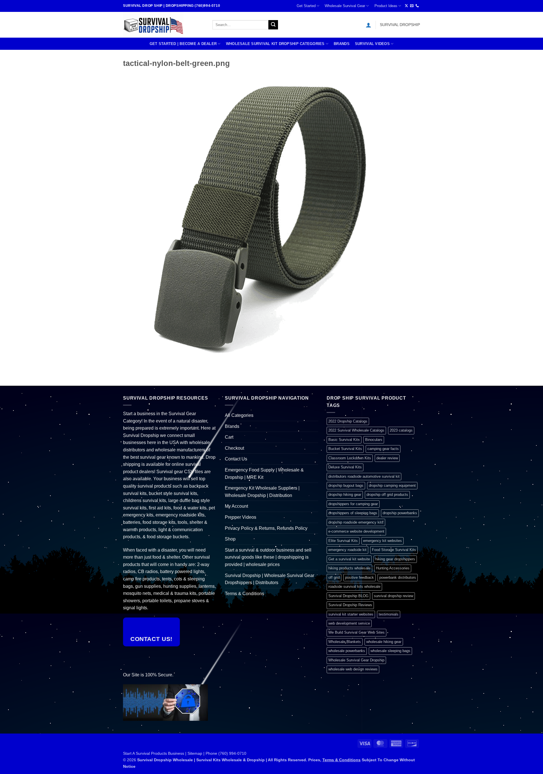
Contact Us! (151, 639)
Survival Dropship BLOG (348, 596)
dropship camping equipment (392, 485)
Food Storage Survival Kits (394, 550)
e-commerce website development (356, 531)
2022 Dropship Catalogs (347, 421)
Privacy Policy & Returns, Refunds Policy (266, 528)
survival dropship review (393, 596)
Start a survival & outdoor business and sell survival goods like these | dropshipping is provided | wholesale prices (268, 557)
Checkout (234, 448)
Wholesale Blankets (344, 642)
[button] (368, 25)
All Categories (239, 415)
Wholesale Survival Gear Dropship (356, 660)
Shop (230, 539)
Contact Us (236, 458)
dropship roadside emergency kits (355, 522)
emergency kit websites (382, 541)
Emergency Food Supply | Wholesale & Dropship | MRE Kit (264, 474)
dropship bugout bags (345, 485)
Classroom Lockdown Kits (349, 458)
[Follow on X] (406, 6)
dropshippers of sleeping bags (352, 513)
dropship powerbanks (400, 513)
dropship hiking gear (344, 494)
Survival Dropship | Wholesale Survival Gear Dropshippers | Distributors (269, 579)
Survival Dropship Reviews (350, 605)
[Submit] (273, 25)
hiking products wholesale (349, 568)
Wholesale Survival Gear (345, 6)
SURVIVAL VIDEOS (372, 44)
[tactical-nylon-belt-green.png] (264, 220)
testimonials (388, 614)
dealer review (387, 458)
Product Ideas (385, 6)
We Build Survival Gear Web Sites (356, 632)
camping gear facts (383, 449)
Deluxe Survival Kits (345, 467)
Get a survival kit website (349, 559)
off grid (334, 577)
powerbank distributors (397, 577)
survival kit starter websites (350, 614)
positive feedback (359, 577)
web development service (349, 623)
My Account (236, 506)
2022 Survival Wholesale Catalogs (356, 430)
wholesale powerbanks (346, 651)
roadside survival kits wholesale (354, 586)
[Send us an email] (411, 6)
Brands (342, 44)
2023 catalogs (401, 430)
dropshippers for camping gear (353, 504)
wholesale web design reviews (353, 669)
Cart (229, 437)
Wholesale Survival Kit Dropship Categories (275, 44)
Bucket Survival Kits (345, 449)
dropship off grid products (387, 494)
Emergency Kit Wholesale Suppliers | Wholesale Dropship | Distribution (262, 492)
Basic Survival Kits (344, 440)
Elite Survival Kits (343, 541)
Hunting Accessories (393, 568)
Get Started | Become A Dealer (183, 44)
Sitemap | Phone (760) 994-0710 (217, 753)
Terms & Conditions (244, 593)
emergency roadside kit (347, 550)
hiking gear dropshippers (395, 559)
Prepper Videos (240, 517)
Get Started (306, 6)
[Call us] (417, 6)
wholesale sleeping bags (390, 651)
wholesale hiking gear (383, 642)
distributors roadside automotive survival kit (364, 476)
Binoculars (373, 440)
